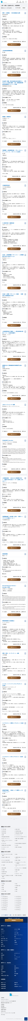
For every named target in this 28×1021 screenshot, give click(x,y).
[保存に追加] (25, 13)
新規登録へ (14, 920)
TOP (26, 1019)
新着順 (24, 7)
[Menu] (26, 2)
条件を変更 (18, 7)
